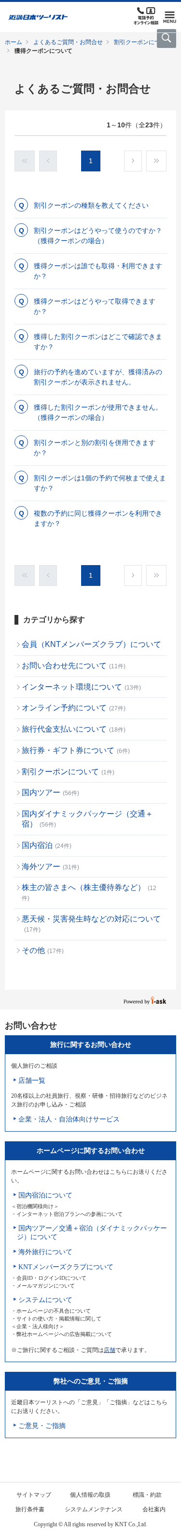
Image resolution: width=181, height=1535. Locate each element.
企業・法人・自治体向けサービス (69, 1119)
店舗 (109, 1350)
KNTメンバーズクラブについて (65, 1267)
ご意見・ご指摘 (42, 1425)
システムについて (45, 1300)
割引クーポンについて (143, 42)
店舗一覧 (31, 1080)
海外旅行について (45, 1252)
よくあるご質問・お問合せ (68, 42)
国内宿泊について (45, 1195)
